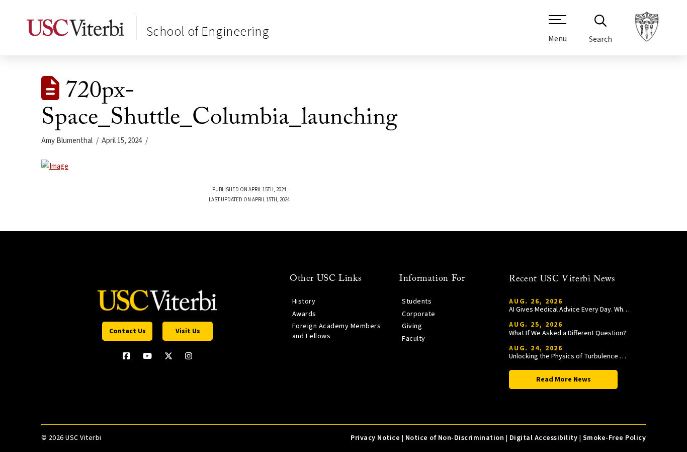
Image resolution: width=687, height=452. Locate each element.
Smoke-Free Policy (614, 438)
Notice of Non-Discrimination (454, 438)
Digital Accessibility (543, 438)
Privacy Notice (375, 438)
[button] (557, 32)
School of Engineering (207, 31)
